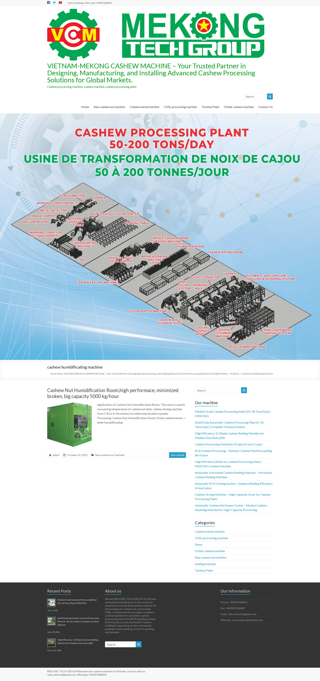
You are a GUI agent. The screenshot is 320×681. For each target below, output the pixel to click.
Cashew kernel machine (144, 107)
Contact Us (265, 107)
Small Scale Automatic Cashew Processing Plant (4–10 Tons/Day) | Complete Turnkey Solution (78, 621)
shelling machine (205, 564)
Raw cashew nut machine (109, 107)
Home (85, 107)
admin (56, 455)
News (198, 544)
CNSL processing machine (180, 107)
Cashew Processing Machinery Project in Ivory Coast (228, 444)
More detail (177, 455)
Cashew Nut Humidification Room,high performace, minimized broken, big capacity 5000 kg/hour (112, 393)
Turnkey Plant (210, 107)
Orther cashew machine (239, 107)
